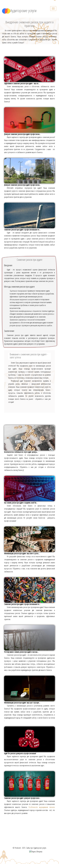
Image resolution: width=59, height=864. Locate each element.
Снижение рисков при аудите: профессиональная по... (22, 229)
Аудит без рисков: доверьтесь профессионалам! (20, 753)
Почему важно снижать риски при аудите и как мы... (21, 652)
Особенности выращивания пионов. (42, 807)
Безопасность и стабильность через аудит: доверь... (21, 452)
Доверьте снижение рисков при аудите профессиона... (22, 134)
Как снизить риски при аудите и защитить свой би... (20, 502)
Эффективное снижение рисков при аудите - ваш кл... (22, 83)
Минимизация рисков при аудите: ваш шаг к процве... (22, 702)
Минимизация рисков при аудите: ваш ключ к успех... (22, 553)
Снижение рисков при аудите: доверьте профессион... (22, 798)
